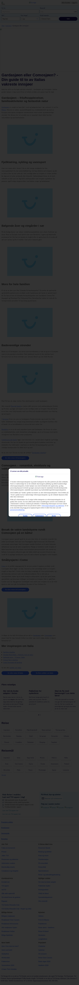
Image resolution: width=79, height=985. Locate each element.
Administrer (39, 516)
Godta (25, 516)
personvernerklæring (17, 510)
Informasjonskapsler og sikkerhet (53, 506)
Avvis (54, 516)
